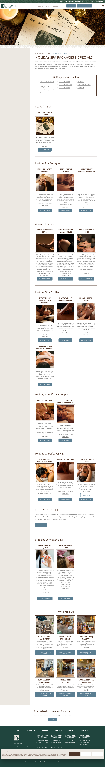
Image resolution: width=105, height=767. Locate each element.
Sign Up (52, 719)
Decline (97, 754)
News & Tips (31, 730)
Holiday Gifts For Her (64, 81)
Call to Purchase (44, 279)
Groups (71, 1)
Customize (85, 754)
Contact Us (83, 730)
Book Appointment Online (45, 653)
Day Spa (40, 6)
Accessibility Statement (74, 761)
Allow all (74, 754)
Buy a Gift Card (45, 340)
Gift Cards (71, 6)
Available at (81, 87)
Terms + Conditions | (64, 761)
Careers (45, 730)
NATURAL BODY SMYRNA (42, 748)
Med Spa (47, 6)
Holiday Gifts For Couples (65, 84)
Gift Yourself (81, 81)
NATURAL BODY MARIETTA (70, 737)
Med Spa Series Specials (84, 84)
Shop (62, 6)
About (87, 1)
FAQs (18, 730)
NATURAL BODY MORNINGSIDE (84, 737)
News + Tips (79, 1)
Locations (63, 1)
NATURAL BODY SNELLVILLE (56, 748)
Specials (55, 6)
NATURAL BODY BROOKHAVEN (56, 737)
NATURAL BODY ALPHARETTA (42, 737)
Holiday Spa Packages (46, 87)
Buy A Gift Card (45, 150)
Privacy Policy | (55, 761)
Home (36, 53)
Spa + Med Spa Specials (45, 53)
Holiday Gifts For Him (64, 87)
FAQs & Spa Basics (97, 1)
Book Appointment (84, 6)
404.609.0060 (97, 6)
